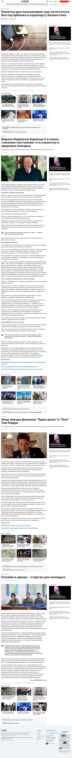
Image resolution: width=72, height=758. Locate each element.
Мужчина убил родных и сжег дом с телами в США (14, 569)
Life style (30, 4)
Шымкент (3, 683)
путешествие (9, 90)
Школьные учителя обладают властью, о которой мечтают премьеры (17, 719)
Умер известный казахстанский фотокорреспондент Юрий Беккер (19, 528)
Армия (7, 683)
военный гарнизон (17, 683)
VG (8, 261)
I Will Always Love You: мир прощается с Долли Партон (58, 37)
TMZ (44, 465)
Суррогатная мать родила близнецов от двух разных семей (15, 408)
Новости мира (19, 4)
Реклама (38, 733)
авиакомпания (32, 90)
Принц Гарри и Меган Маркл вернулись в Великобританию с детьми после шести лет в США (23, 566)
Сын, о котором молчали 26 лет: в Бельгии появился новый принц (19, 366)
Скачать (60, 750)
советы (28, 90)
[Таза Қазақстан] (56, 1)
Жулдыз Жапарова (4, 21)
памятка (38, 90)
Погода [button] (62, 4)
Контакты (38, 737)
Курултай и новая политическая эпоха (11, 723)
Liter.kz (31, 61)
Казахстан (3, 90)
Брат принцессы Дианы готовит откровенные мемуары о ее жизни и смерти (22, 369)
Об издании (39, 732)
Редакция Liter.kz (4, 580)
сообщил (8, 186)
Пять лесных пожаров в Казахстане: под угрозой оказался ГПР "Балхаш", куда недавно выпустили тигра (59, 53)
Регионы (42, 4)
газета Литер (24, 683)
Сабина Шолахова (4, 152)
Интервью (25, 4)
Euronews (9, 199)
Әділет (46, 4)
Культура (38, 4)
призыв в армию (31, 683)
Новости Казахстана (11, 4)
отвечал (22, 326)
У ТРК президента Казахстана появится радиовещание (15, 131)
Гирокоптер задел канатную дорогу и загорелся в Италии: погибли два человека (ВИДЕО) (22, 412)
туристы (23, 90)
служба (11, 683)
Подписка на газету (64, 1)
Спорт (34, 4)
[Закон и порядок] (49, 1)
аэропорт (19, 90)
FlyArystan (14, 90)
